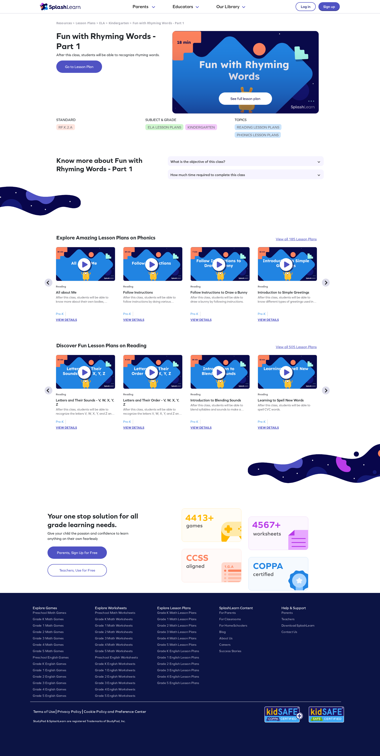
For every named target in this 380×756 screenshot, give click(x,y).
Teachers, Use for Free (77, 570)
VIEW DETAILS (66, 320)
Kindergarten (119, 23)
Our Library (227, 6)
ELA (102, 23)
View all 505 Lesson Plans (296, 347)
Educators (183, 6)
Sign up (329, 7)
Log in (306, 7)
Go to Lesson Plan (79, 67)
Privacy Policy (69, 712)
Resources (64, 23)
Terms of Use (44, 712)
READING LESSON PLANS (258, 127)
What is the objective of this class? (197, 162)
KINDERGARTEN (201, 127)
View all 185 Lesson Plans (296, 239)
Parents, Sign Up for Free (77, 553)
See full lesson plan (245, 99)
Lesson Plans (86, 23)
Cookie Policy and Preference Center (115, 712)
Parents (141, 6)
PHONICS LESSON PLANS (258, 135)
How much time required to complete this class (207, 175)
